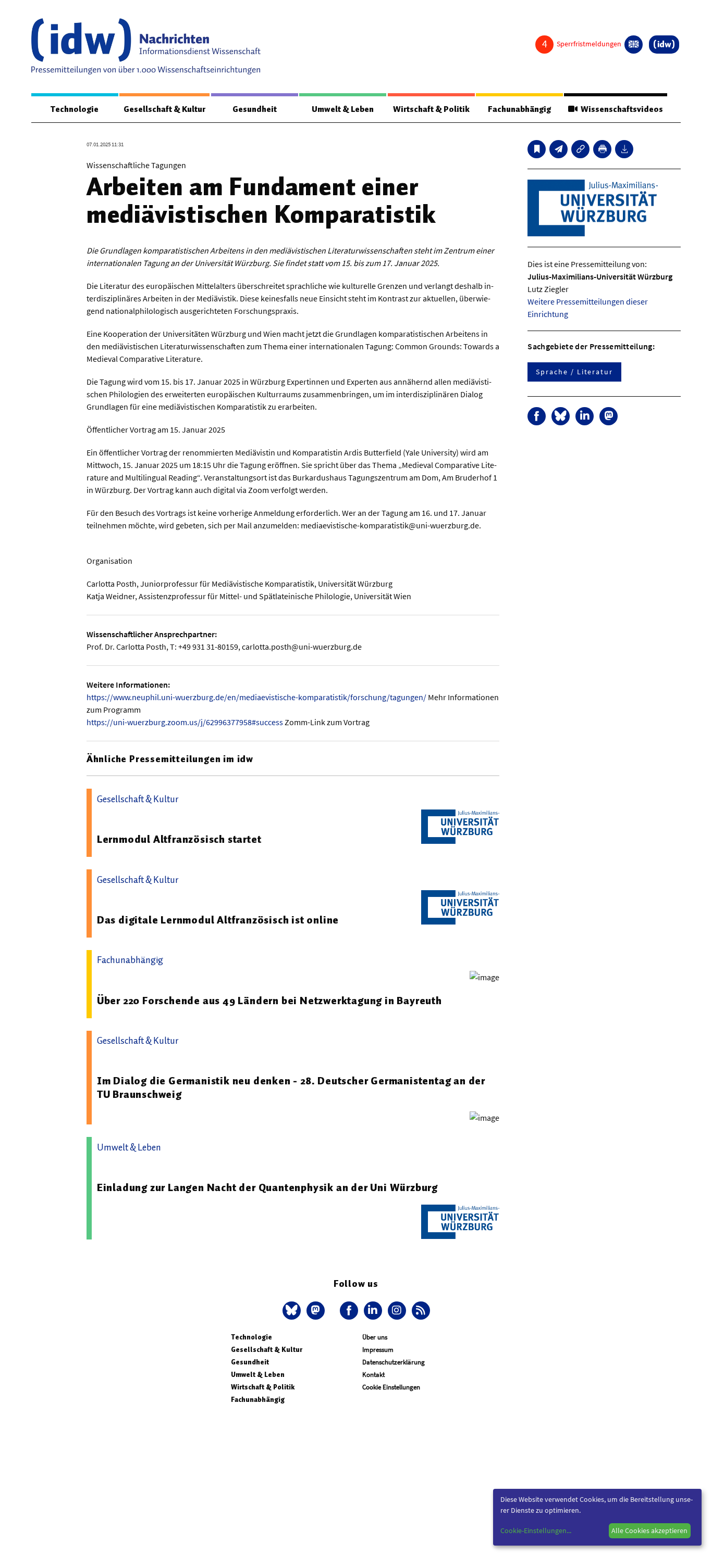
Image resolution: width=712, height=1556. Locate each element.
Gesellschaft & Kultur (164, 109)
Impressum (378, 1349)
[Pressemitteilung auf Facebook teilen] (536, 416)
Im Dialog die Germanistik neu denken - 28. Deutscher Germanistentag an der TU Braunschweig (291, 1087)
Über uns (374, 1337)
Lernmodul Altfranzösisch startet (179, 839)
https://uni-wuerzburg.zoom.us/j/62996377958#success (185, 722)
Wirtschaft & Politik (431, 109)
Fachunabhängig (519, 109)
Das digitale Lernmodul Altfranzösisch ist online (218, 920)
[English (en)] (633, 44)
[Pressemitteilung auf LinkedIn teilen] (584, 416)
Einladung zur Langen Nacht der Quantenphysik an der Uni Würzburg (267, 1187)
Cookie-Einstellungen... (535, 1530)
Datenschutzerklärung (393, 1362)
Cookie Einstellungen (391, 1387)
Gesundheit (254, 109)
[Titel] (536, 149)
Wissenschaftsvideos (620, 109)
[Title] (580, 149)
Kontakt (373, 1374)
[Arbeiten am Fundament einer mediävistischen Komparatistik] (558, 149)
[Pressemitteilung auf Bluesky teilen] (560, 416)
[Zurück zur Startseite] (146, 46)
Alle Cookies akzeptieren (649, 1530)
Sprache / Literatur (574, 371)
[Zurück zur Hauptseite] (664, 44)
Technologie (75, 109)
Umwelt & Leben (343, 109)
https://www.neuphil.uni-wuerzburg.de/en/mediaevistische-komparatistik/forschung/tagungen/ (256, 697)
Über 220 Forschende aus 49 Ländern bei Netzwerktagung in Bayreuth (269, 1000)
